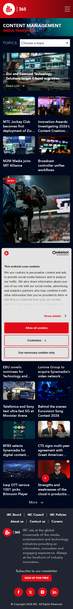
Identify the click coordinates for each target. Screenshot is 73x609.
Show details (52, 315)
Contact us (37, 521)
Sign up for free (37, 578)
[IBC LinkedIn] (54, 592)
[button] (66, 9)
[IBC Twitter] (30, 592)
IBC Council (36, 515)
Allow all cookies (36, 327)
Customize (34, 340)
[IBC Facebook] (18, 592)
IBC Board (14, 515)
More (33, 502)
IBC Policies (58, 515)
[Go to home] (14, 9)
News (10, 180)
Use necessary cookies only (36, 352)
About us (16, 521)
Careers (57, 521)
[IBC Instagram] (42, 592)
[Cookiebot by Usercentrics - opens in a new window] (52, 253)
